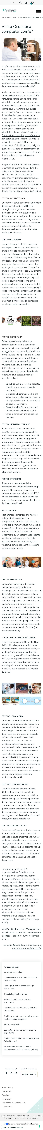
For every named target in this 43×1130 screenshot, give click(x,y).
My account (6, 1099)
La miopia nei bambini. (13, 972)
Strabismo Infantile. (12, 1024)
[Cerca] (20, 2)
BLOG (15, 17)
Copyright (6, 1095)
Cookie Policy (7, 1091)
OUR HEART (7, 1106)
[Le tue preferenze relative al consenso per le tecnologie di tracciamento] (39, 1126)
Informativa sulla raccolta (13, 1127)
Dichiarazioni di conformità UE (13, 1103)
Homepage (6, 17)
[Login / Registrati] (26, 2)
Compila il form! (28, 1074)
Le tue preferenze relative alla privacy (23, 1124)
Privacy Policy (7, 1087)
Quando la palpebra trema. (15, 994)
